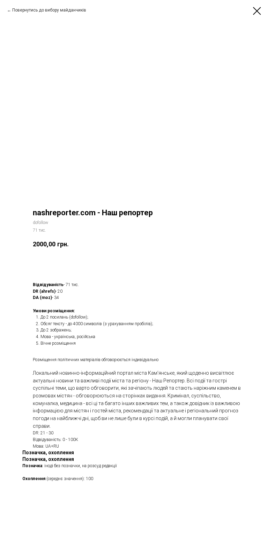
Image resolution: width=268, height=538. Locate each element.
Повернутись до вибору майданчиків (49, 10)
